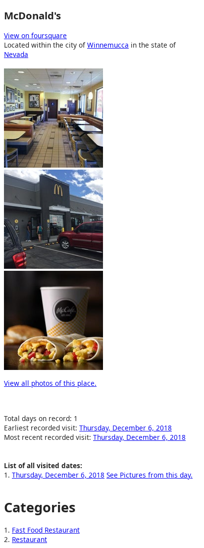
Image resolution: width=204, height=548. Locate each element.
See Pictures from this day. (149, 475)
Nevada (16, 54)
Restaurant (29, 539)
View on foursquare (35, 35)
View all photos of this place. (50, 383)
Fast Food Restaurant (46, 530)
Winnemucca (108, 45)
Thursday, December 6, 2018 (125, 427)
